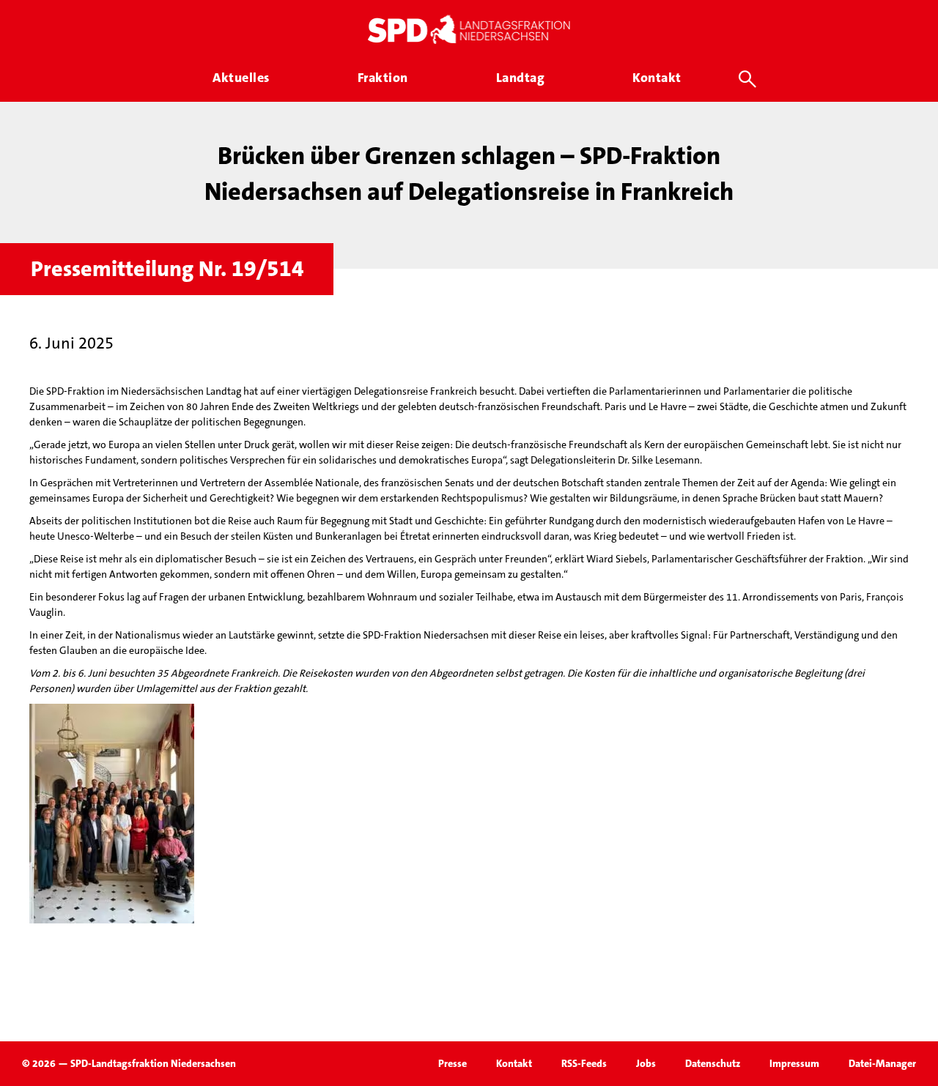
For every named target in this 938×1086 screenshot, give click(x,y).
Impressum (794, 1063)
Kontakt (514, 1063)
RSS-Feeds (584, 1063)
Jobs (646, 1063)
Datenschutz (712, 1063)
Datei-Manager (882, 1063)
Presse (452, 1063)
